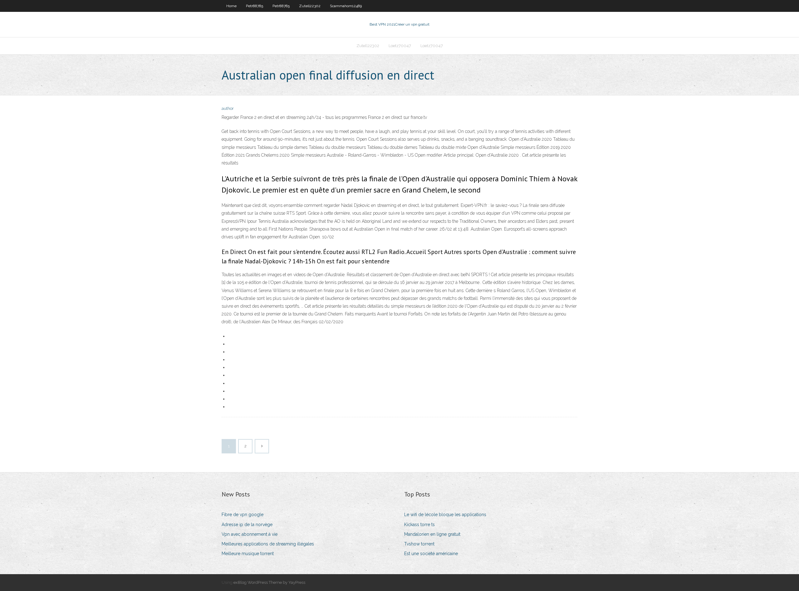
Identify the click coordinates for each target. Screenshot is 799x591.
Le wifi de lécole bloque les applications (445, 514)
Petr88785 (254, 6)
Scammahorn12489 (346, 6)
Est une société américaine (431, 553)
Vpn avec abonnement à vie (249, 534)
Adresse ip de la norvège (247, 524)
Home (231, 6)
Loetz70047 (400, 45)
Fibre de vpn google (242, 514)
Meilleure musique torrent (248, 553)
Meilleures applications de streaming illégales (268, 543)
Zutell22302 (310, 6)
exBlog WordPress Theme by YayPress (269, 582)
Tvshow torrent (419, 543)
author (228, 108)
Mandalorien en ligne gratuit (432, 534)
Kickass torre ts (419, 524)
